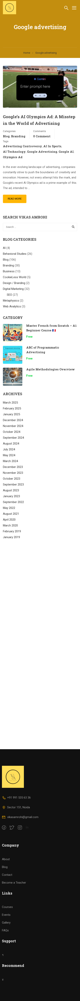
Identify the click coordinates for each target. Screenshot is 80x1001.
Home (26, 52)
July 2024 (9, 449)
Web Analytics (12, 306)
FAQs (5, 930)
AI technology (14, 152)
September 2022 (13, 502)
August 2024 (11, 443)
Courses (7, 907)
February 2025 (12, 408)
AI (4, 248)
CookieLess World (14, 277)
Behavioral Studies (14, 254)
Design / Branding (14, 283)
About (6, 859)
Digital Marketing (13, 289)
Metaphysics (11, 300)
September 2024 (13, 437)
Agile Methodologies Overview (50, 369)
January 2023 (11, 496)
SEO (9, 294)
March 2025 (10, 402)
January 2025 (11, 414)
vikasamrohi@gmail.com (22, 817)
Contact (7, 875)
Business (9, 271)
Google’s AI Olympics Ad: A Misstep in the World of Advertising (39, 120)
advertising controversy (22, 146)
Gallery (6, 922)
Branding (18, 136)
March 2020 (10, 525)
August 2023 (11, 490)
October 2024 (11, 432)
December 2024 (13, 420)
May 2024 (9, 455)
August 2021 (11, 514)
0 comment (41, 136)
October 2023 (11, 478)
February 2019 (12, 531)
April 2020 (9, 519)
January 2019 (11, 537)
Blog (6, 136)
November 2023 (13, 473)
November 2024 (13, 426)
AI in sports (52, 146)
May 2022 (9, 508)
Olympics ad (13, 157)
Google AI (66, 152)
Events (6, 915)
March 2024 (10, 461)
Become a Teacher (14, 882)
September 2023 (13, 484)
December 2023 (13, 467)
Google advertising (42, 152)
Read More (15, 198)
